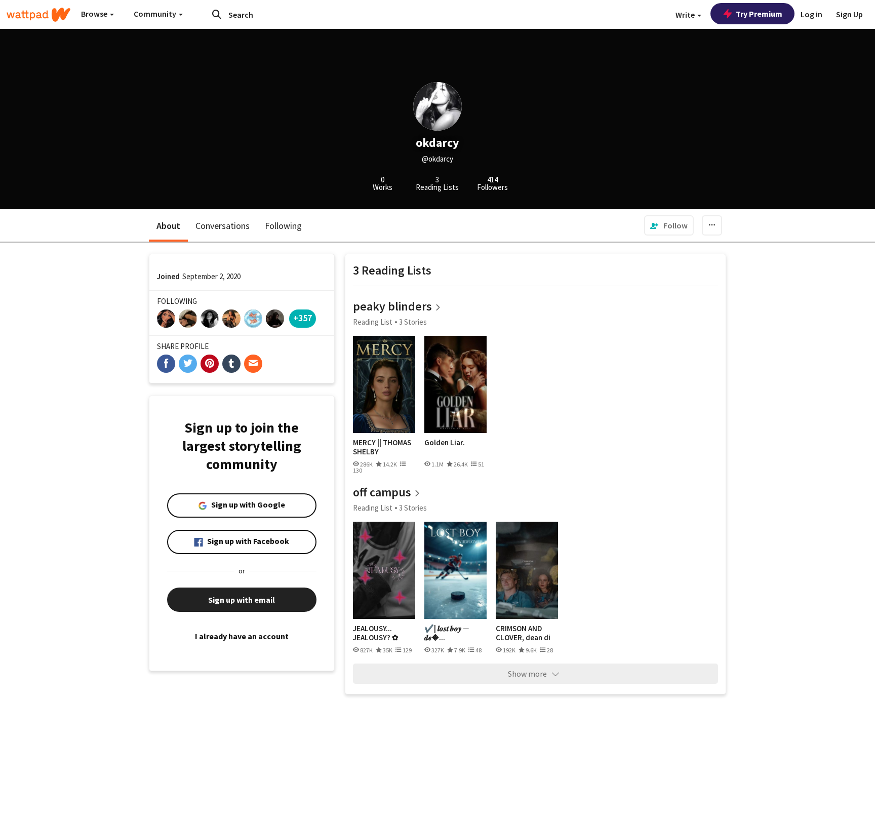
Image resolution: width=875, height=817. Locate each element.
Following (283, 225)
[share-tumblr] (231, 364)
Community (156, 14)
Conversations (222, 225)
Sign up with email (241, 600)
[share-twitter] (188, 364)
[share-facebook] (166, 364)
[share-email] (253, 364)
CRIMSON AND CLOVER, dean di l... (523, 633)
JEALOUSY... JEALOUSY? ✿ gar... (376, 633)
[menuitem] (669, 225)
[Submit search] (216, 14)
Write (685, 15)
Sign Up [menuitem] (849, 14)
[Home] (38, 14)
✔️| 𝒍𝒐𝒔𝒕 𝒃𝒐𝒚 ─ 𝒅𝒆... (446, 633)
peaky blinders (392, 306)
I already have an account (242, 636)
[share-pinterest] (210, 364)
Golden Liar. (444, 442)
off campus (382, 492)
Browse (95, 14)
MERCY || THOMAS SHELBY (382, 447)
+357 (302, 318)
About (168, 225)
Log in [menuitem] (811, 14)
